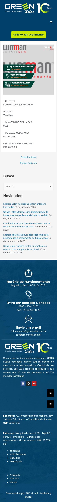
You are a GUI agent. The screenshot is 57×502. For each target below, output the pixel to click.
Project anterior (28, 157)
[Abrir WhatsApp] (49, 494)
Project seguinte (28, 163)
